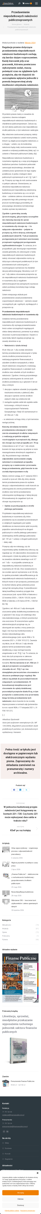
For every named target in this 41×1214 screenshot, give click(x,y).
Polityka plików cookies (12, 1210)
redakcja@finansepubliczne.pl (13, 1115)
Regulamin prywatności (27, 1210)
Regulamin (9, 1159)
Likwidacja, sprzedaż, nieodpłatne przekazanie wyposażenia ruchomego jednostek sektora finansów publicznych (19, 1024)
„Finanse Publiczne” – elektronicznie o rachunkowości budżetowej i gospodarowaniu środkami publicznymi (24, 879)
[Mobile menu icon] (36, 3)
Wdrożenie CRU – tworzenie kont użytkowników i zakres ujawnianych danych (24, 903)
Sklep (7, 1143)
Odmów (20, 1199)
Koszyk (7, 1154)
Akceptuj (20, 1193)
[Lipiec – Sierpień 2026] (20, 978)
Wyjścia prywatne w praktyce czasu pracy (24, 864)
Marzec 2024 (30, 43)
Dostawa (8, 1148)
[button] (37, 1173)
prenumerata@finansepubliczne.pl (15, 1126)
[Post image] (6, 849)
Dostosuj (20, 1205)
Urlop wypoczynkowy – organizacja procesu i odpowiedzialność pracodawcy (24, 851)
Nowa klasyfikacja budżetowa (22, 892)
